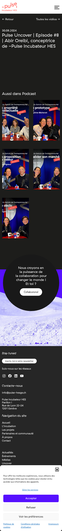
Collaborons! (31, 292)
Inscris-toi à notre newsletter (19, 361)
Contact (6, 440)
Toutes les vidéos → (48, 19)
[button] (57, 469)
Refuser (31, 507)
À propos (7, 437)
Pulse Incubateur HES (9, 7)
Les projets (8, 429)
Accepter (31, 498)
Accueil (6, 422)
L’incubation (9, 426)
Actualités (7, 452)
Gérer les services (30, 490)
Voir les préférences (31, 516)
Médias (6, 459)
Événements (9, 456)
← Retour (8, 19)
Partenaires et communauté (17, 433)
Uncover (7, 463)
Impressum (53, 524)
